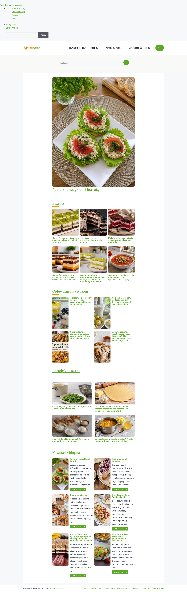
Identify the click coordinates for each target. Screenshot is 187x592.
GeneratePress (58, 588)
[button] (159, 48)
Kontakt (93, 588)
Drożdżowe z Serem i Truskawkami (122, 496)
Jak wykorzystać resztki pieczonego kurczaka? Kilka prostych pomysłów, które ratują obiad (121, 336)
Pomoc (15, 15)
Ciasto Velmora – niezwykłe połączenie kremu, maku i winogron (65, 240)
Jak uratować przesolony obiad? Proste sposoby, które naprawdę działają (114, 440)
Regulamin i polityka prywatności (118, 588)
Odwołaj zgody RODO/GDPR (153, 588)
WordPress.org (18, 8)
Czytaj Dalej (78, 489)
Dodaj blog (136, 588)
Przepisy (94, 48)
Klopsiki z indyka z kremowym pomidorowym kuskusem (121, 537)
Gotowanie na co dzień (139, 48)
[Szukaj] (126, 62)
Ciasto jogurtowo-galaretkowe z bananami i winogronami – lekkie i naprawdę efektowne (92, 278)
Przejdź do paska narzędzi (12, 5)
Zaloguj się (11, 24)
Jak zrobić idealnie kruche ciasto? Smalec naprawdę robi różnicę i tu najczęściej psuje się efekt (111, 408)
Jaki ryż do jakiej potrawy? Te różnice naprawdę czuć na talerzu (70, 440)
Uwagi (15, 18)
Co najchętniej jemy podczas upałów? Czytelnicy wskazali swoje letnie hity (121, 301)
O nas (86, 588)
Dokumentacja (18, 11)
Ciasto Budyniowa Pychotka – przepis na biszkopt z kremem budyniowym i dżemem (81, 537)
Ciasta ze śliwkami (79, 495)
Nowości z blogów (77, 48)
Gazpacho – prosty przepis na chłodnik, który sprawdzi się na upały (121, 277)
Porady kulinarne (114, 48)
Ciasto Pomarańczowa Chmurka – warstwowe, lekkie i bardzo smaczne (64, 277)
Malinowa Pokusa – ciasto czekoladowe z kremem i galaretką (120, 240)
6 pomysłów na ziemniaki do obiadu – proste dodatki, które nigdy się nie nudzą (80, 335)
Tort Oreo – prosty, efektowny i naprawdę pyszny (91, 240)
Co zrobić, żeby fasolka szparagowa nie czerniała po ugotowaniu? (71, 407)
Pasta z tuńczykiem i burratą (75, 190)
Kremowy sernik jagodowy (119, 460)
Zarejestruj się (12, 28)
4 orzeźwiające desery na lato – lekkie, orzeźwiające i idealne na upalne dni (81, 301)
